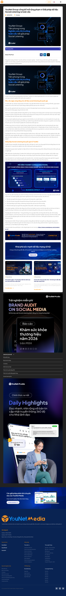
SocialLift (4, 550)
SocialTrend (4, 547)
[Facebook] (56, 588)
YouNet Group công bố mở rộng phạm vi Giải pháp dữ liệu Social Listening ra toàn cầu (31, 10)
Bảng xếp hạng (9, 276)
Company (18, 15)
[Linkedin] (60, 588)
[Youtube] (63, 588)
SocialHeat (4, 545)
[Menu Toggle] (60, 2)
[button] (59, 48)
